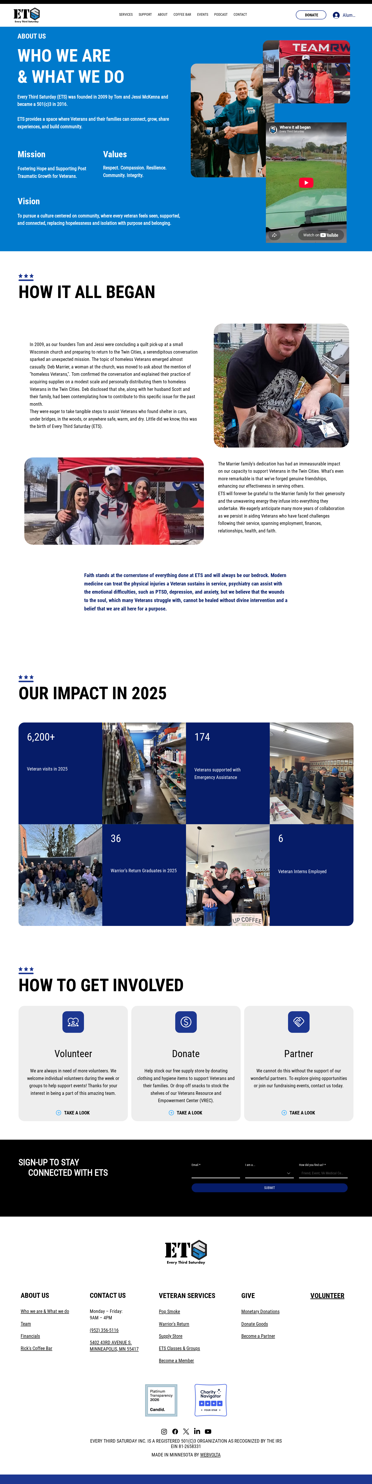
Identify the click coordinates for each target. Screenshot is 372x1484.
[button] (126, 14)
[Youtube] (208, 1431)
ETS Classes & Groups (179, 1348)
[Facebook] (175, 1431)
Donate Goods (254, 1324)
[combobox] (269, 1173)
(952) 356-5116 (104, 1330)
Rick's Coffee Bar (36, 1348)
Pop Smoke (169, 1311)
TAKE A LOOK (77, 1113)
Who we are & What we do (45, 1311)
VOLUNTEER (327, 1296)
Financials (30, 1336)
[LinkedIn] (197, 1431)
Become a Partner (258, 1336)
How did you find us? (312, 1165)
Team (26, 1323)
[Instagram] (164, 1431)
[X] (186, 1431)
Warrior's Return (174, 1324)
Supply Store (170, 1336)
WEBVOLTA (210, 1454)
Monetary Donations (260, 1311)
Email (196, 1165)
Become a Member (176, 1360)
